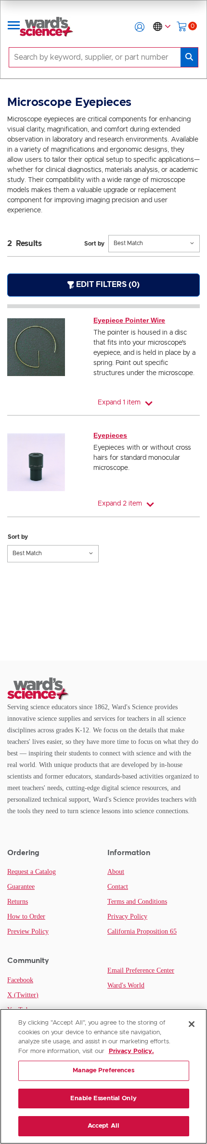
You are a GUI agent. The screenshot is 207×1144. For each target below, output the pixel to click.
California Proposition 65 (142, 931)
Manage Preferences (103, 1070)
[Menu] (13, 27)
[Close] (191, 1024)
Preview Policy (28, 931)
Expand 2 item (120, 503)
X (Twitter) (23, 995)
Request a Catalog (31, 871)
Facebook (20, 980)
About (115, 871)
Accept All (103, 1126)
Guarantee (21, 886)
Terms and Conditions (137, 901)
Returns (17, 901)
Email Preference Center (140, 970)
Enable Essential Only (103, 1098)
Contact (117, 886)
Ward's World (125, 985)
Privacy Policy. (131, 1051)
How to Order (26, 916)
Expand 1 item (119, 402)
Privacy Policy (127, 916)
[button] (139, 27)
